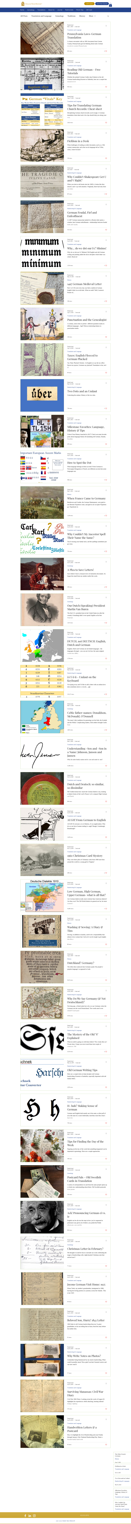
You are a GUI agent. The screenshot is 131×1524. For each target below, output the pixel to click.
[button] (110, 5)
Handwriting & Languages (74, 173)
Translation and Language (41, 16)
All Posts (24, 16)
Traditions (71, 16)
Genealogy (59, 16)
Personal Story (71, 1459)
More (91, 16)
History (82, 16)
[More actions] (107, 26)
